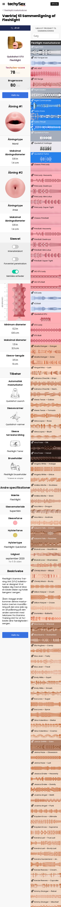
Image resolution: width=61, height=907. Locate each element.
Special (54, 4)
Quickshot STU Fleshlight (15, 58)
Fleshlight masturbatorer (15, 10)
